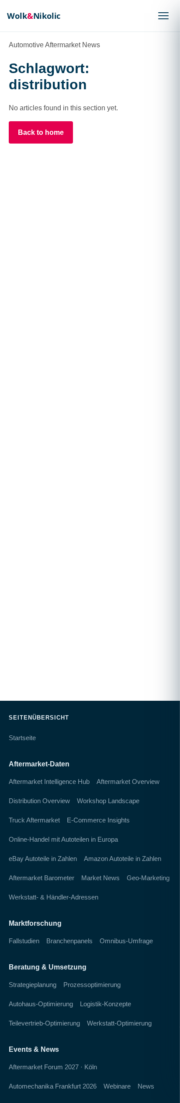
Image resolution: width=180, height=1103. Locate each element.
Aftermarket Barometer (41, 878)
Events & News (34, 1049)
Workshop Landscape (108, 800)
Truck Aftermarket (34, 820)
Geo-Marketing (148, 878)
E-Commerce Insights (98, 820)
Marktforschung (35, 923)
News (146, 1086)
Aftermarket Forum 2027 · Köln (53, 1067)
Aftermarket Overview (128, 781)
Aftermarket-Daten (39, 764)
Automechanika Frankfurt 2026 (53, 1086)
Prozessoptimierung (92, 984)
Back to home (41, 132)
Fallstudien (24, 941)
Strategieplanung (32, 984)
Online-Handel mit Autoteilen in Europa (63, 839)
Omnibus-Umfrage (126, 941)
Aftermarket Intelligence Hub (49, 781)
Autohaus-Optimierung (41, 1004)
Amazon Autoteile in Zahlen (122, 858)
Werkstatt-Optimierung (119, 1023)
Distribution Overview (39, 800)
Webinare (117, 1086)
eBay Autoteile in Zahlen (43, 858)
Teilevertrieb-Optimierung (44, 1023)
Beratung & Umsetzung (48, 967)
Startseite (22, 737)
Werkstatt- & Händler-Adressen (53, 897)
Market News (100, 878)
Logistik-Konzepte (105, 1004)
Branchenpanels (69, 941)
